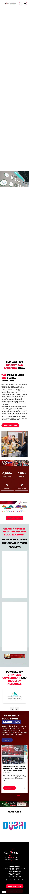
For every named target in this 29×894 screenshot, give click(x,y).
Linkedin (14, 879)
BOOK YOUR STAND (10, 425)
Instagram (10, 879)
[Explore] (25, 3)
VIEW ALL (7, 740)
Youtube (18, 879)
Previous (12, 709)
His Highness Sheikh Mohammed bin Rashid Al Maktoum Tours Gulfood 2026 (14, 768)
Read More (9, 788)
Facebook (6, 879)
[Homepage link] (10, 3)
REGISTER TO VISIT (14, 891)
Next (17, 709)
